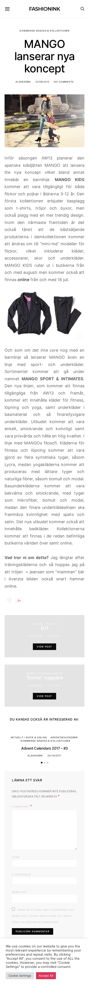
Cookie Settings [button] (19, 975)
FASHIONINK (44, 9)
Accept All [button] (46, 975)
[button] (41, 762)
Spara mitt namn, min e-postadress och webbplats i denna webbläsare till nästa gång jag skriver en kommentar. (43, 915)
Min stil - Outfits (44, 624)
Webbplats (19, 892)
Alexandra (23, 81)
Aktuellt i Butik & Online (44, 673)
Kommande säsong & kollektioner (44, 30)
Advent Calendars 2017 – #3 (44, 748)
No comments (63, 81)
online (23, 279)
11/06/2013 (54, 636)
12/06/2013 (42, 81)
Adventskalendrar (64, 737)
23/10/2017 (54, 755)
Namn (16, 857)
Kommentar (20, 806)
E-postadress (21, 874)
